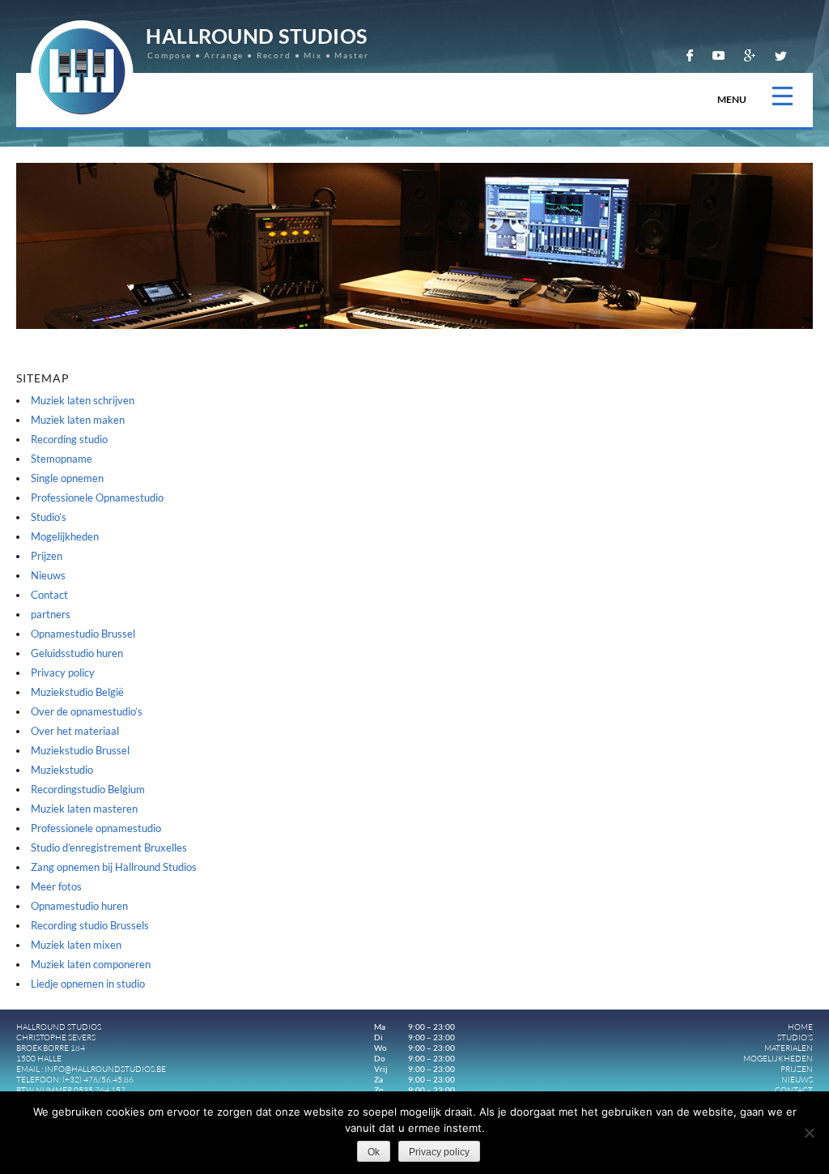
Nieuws (48, 575)
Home (800, 1027)
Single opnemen (67, 478)
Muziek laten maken (78, 419)
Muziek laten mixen (76, 944)
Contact (49, 594)
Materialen (788, 1048)
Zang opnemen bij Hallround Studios (114, 866)
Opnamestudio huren (79, 905)
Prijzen (46, 555)
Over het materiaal (75, 730)
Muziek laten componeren (91, 964)
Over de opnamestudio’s (86, 711)
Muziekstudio (62, 769)
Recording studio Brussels (90, 925)
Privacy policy (63, 672)
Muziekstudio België (77, 691)
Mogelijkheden (65, 536)
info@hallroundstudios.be (105, 1069)
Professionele (97, 497)
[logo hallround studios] (82, 119)
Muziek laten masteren (84, 808)
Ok (374, 1152)
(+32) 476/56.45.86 (98, 1079)
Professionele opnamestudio (96, 828)
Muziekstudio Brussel (80, 750)
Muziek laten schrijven (82, 400)
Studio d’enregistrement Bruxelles (109, 847)
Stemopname (61, 458)
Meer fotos (56, 886)
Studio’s (48, 516)
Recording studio (69, 439)
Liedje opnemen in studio (88, 983)
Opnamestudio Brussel (83, 633)
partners (50, 614)
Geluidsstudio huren (77, 653)
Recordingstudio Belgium (88, 789)
